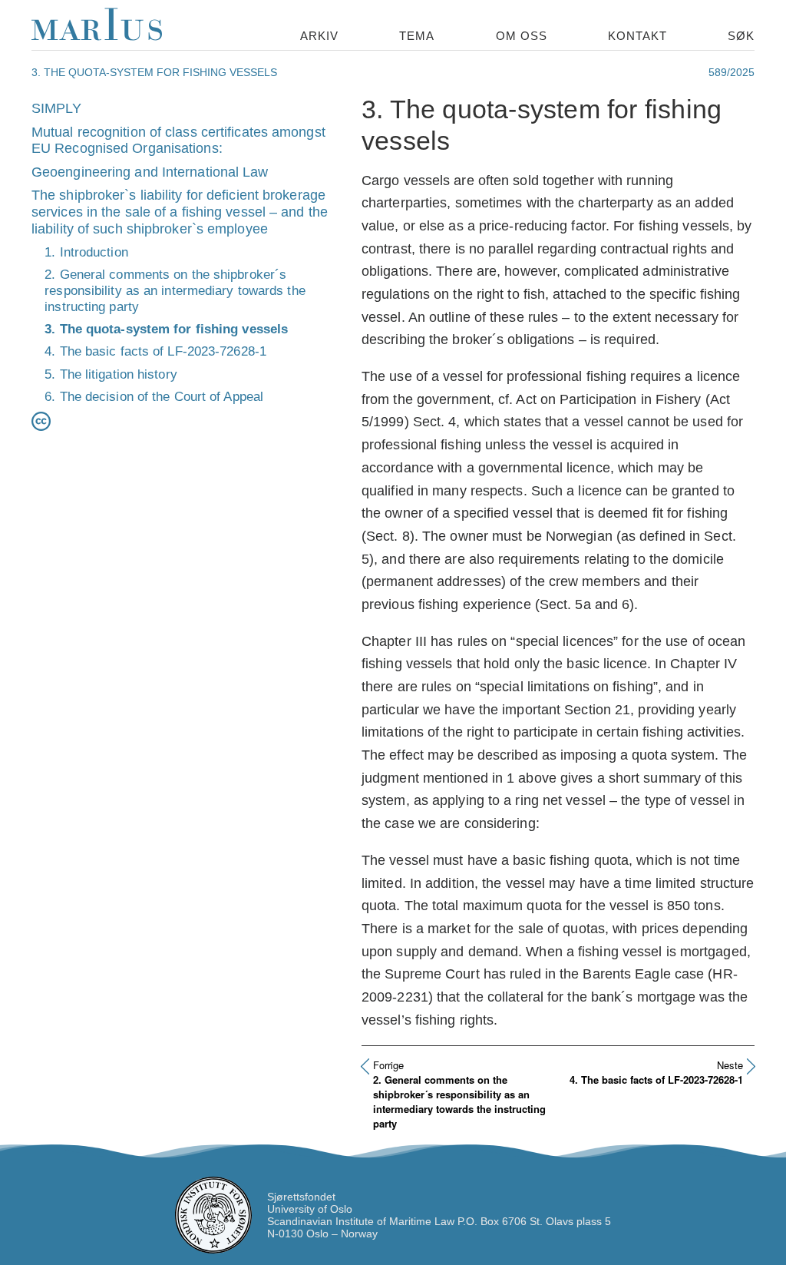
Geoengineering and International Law (150, 172)
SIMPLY (56, 108)
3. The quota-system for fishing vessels (166, 328)
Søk (741, 35)
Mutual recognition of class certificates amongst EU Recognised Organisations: (178, 140)
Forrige (388, 1065)
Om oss (521, 35)
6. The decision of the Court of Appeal (154, 396)
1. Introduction (86, 252)
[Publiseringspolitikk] (41, 418)
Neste (730, 1065)
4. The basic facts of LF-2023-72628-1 (155, 351)
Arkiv (319, 35)
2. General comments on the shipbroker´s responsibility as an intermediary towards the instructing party (175, 290)
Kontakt (637, 35)
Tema (416, 35)
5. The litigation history (111, 374)
